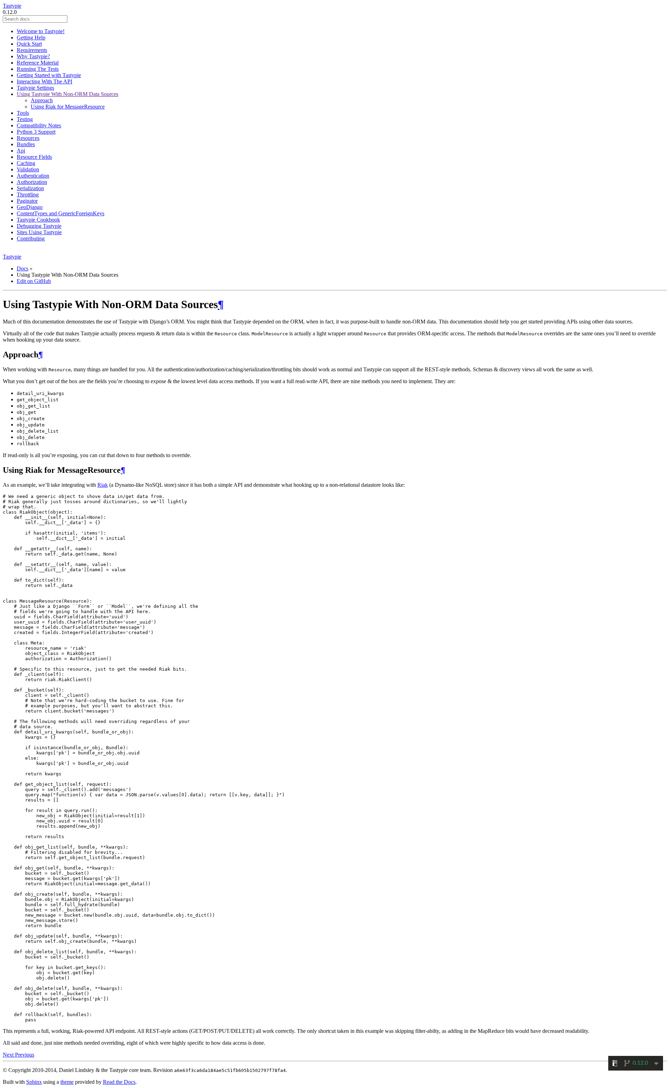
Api (21, 151)
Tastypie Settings (35, 88)
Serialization (30, 188)
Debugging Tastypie (39, 226)
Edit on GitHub (34, 281)
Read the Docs (119, 1082)
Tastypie (12, 6)
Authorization (32, 182)
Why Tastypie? (33, 56)
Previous (24, 1055)
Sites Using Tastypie (39, 232)
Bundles (26, 144)
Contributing (31, 238)
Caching (26, 163)
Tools (23, 113)
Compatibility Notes (39, 125)
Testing (25, 119)
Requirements (32, 50)
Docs (22, 268)
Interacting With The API (44, 81)
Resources (28, 138)
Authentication (33, 176)
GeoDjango (30, 207)
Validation (28, 169)
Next (9, 1055)
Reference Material (38, 63)
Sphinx (34, 1082)
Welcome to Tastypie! (41, 31)
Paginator (27, 201)
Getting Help (31, 37)
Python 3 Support (36, 132)
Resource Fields (34, 157)
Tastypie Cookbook (38, 220)
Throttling (28, 195)
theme (67, 1082)
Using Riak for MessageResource (68, 107)
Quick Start (29, 44)
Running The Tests (38, 69)
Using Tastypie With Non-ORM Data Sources (67, 94)
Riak (102, 485)
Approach (42, 100)
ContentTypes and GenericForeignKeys (60, 213)
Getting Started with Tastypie (49, 75)
